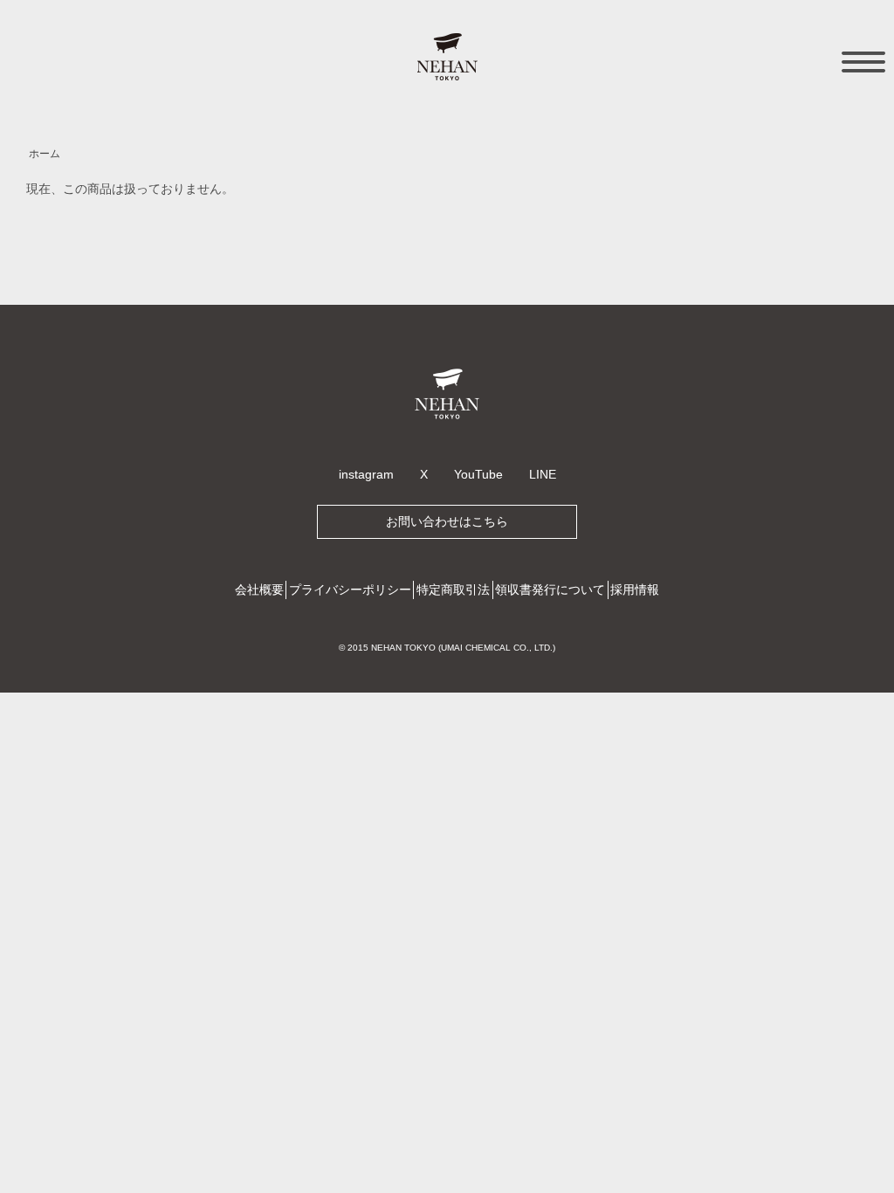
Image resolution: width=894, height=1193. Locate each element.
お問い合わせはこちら (447, 521)
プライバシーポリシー (350, 589)
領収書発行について (550, 589)
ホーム (44, 154)
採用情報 (634, 589)
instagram (366, 474)
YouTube (478, 474)
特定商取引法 (453, 589)
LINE (542, 474)
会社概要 (259, 589)
